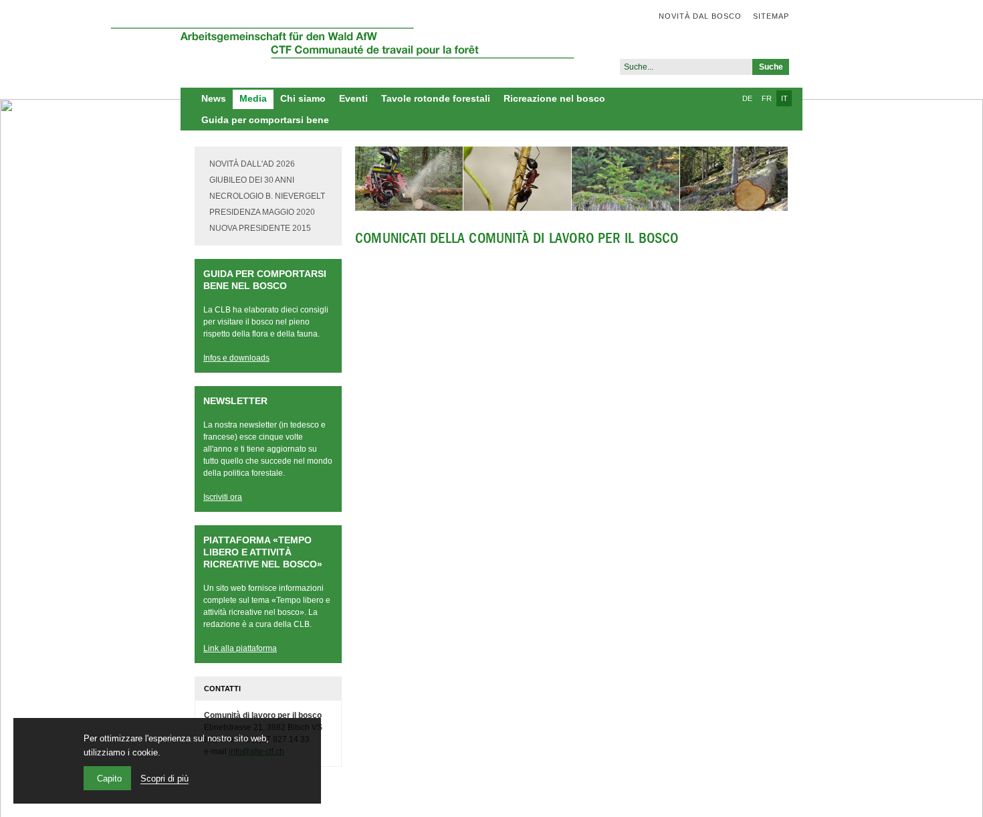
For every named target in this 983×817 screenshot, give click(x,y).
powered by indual (400, 799)
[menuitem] (694, 16)
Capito (109, 779)
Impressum (327, 799)
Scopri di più (164, 779)
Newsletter (235, 400)
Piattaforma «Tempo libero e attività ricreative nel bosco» (262, 552)
